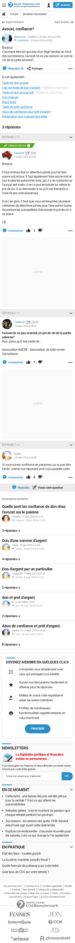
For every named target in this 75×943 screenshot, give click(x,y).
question (65, 5)
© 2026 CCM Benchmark (53, 896)
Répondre (23, 487)
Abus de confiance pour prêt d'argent (26, 112)
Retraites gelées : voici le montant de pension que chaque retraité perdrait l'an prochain (37, 813)
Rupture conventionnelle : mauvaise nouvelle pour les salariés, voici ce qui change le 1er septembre (38, 833)
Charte (54, 893)
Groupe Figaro (31, 896)
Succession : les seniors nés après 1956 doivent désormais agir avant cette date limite (36, 823)
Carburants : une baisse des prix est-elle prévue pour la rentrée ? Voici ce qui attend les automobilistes (35, 800)
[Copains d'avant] (20, 930)
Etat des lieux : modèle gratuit (21, 853)
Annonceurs (16, 896)
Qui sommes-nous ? (13, 886)
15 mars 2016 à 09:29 (41, 40)
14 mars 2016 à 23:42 (25, 156)
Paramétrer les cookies (16, 893)
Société (68, 886)
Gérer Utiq (34, 893)
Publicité (16, 889)
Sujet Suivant (61, 22)
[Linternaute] (20, 922)
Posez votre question (50, 487)
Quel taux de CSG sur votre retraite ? (25, 872)
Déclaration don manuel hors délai (24, 116)
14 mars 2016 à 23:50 (25, 457)
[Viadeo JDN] (55, 930)
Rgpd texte (9, 102)
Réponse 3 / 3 (10, 444)
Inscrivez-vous (32, 886)
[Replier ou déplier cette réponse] (71, 137)
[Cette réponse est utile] (28, 231)
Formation (65, 893)
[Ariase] (20, 938)
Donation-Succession (35, 14)
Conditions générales (51, 886)
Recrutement (29, 889)
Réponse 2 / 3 (10, 313)
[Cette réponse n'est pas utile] (40, 231)
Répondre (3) (16, 68)
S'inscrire (37, 728)
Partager (37, 68)
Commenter (15, 230)
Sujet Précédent (15, 22)
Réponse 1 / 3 (10, 137)
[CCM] (55, 922)
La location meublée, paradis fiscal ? (26, 860)
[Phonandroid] (55, 938)
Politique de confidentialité (50, 889)
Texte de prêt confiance (17, 107)
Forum (14, 14)
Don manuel (10, 97)
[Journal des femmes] (20, 914)
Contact (45, 893)
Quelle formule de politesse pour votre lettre (30, 866)
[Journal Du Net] (55, 914)
